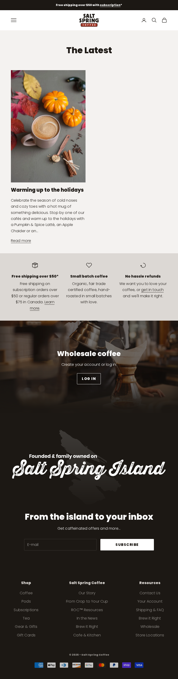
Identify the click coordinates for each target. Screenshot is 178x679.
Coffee (26, 593)
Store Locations (150, 635)
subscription (110, 5)
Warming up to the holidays (47, 190)
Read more (21, 240)
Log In (89, 378)
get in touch (152, 289)
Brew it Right (87, 626)
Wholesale (149, 626)
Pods (26, 601)
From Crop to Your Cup (87, 601)
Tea (26, 618)
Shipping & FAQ (150, 610)
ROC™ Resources (87, 610)
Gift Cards (26, 635)
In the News (87, 618)
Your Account (149, 601)
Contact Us (150, 593)
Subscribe (127, 544)
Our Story (87, 593)
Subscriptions (26, 610)
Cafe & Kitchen (87, 635)
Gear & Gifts (26, 626)
